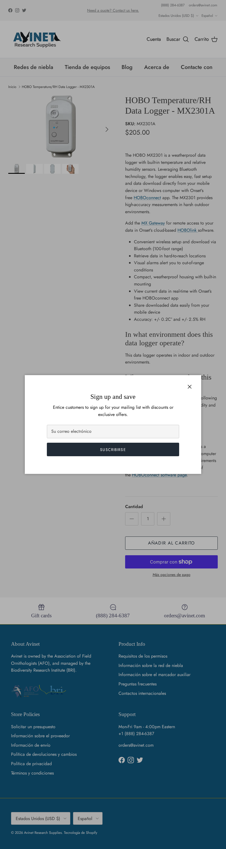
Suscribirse (113, 449)
